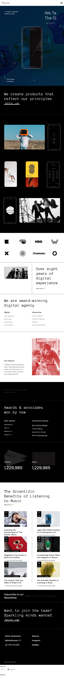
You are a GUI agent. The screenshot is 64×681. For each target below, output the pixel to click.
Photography (15, 551)
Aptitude (8, 526)
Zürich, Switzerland (13, 636)
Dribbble (35, 645)
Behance (35, 636)
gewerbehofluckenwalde (47, 535)
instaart (47, 576)
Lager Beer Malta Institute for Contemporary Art (48, 531)
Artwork (47, 526)
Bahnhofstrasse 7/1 (13, 640)
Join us (11, 103)
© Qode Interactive (10, 662)
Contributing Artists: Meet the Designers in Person (48, 556)
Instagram (36, 640)
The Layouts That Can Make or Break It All (13, 581)
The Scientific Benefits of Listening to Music (27, 496)
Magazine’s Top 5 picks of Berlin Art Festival (15, 556)
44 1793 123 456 (12, 645)
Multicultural (15, 526)
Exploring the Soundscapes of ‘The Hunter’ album (13, 532)
